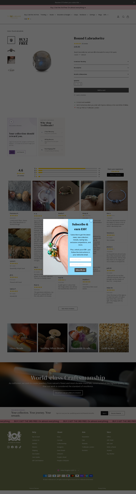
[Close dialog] (91, 220)
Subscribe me (80, 270)
